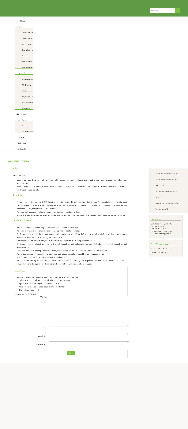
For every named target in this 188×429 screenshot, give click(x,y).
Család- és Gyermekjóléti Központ (33, 38)
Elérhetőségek (26, 108)
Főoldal (22, 21)
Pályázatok (22, 143)
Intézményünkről (27, 79)
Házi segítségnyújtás (29, 67)
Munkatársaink (27, 85)
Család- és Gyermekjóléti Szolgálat (33, 33)
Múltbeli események (28, 132)
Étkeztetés (25, 56)
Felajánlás (22, 148)
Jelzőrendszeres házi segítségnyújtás (167, 203)
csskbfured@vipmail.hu (165, 231)
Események (22, 119)
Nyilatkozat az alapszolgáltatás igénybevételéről (39, 283)
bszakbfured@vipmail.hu (162, 234)
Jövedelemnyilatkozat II (29, 290)
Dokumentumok (22, 114)
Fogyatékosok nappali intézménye (33, 50)
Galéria (22, 137)
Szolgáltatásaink (22, 26)
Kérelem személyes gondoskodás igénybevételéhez (41, 287)
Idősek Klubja (26, 44)
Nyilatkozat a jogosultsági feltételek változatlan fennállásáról (45, 280)
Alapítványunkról (28, 91)
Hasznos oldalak (27, 102)
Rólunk (22, 73)
